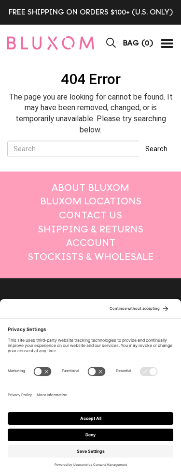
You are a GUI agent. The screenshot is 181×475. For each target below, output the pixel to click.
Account (90, 243)
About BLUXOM (90, 188)
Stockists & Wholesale (90, 257)
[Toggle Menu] (167, 43)
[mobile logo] (50, 42)
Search (156, 149)
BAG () (138, 43)
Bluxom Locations (90, 201)
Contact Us (90, 215)
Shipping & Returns (90, 229)
